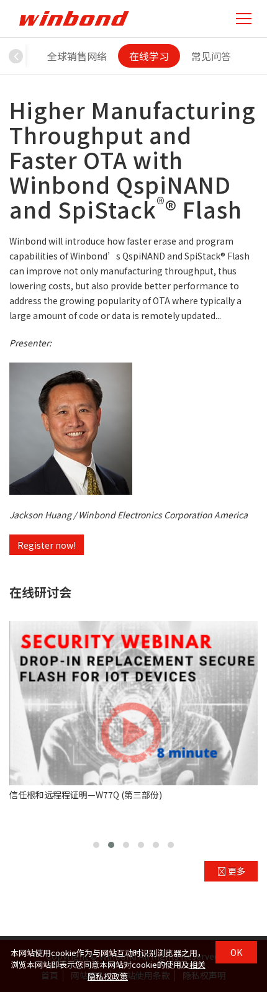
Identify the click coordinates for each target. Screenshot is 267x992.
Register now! (46, 545)
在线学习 (149, 55)
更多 (235, 871)
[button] (16, 56)
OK (236, 952)
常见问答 (211, 55)
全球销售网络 (77, 55)
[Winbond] (74, 18)
